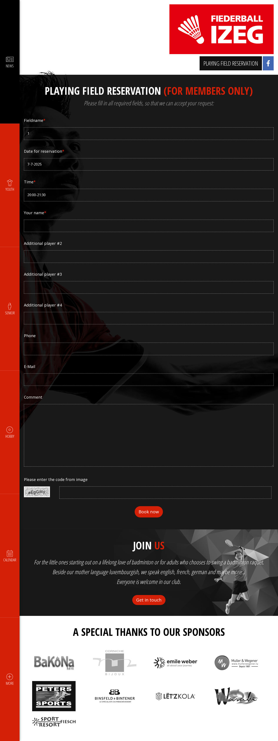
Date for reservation (44, 151)
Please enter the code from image (56, 479)
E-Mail (29, 366)
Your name (35, 212)
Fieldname (34, 120)
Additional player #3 (43, 274)
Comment (33, 397)
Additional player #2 (43, 243)
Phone (30, 335)
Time (30, 181)
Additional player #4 (43, 305)
